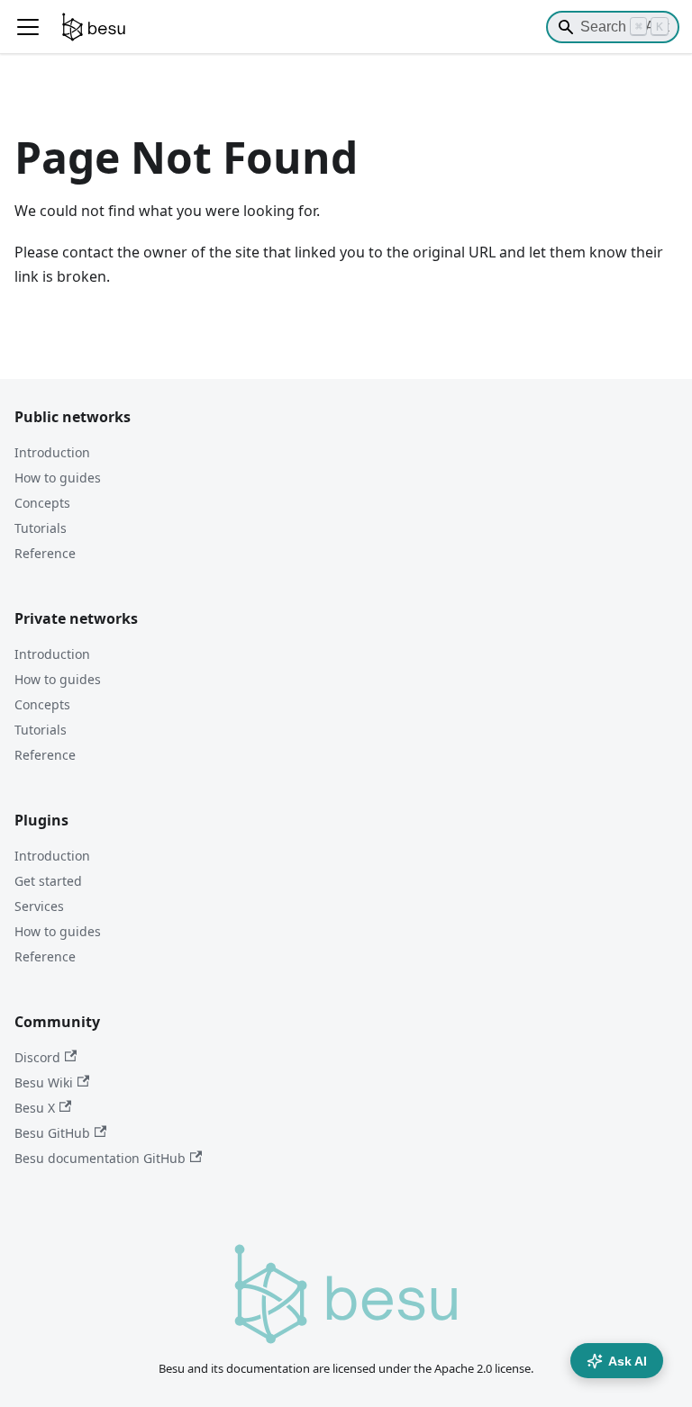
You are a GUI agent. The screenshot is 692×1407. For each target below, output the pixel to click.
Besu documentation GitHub (100, 1158)
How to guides (57, 477)
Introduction (52, 452)
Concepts (42, 502)
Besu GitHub (52, 1132)
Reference (45, 553)
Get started (48, 880)
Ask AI (627, 1361)
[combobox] (613, 27)
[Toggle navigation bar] (27, 27)
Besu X (34, 1107)
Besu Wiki (43, 1082)
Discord (37, 1057)
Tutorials (40, 528)
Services (39, 906)
